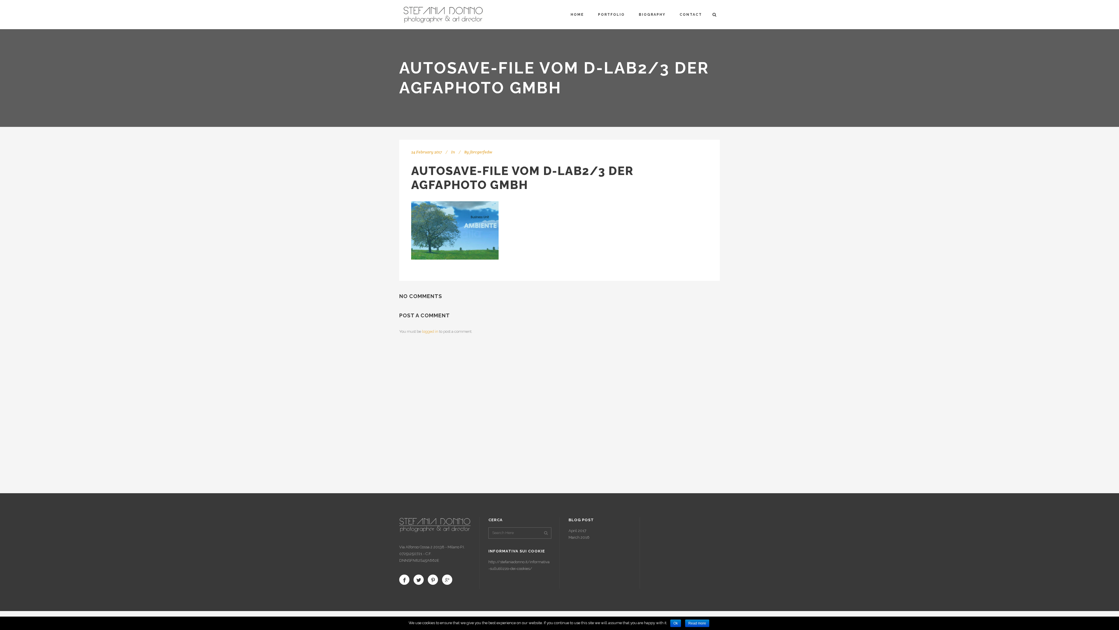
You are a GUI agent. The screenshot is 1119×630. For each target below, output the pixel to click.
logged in (430, 331)
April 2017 (577, 530)
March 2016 (579, 537)
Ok (675, 623)
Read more (697, 623)
